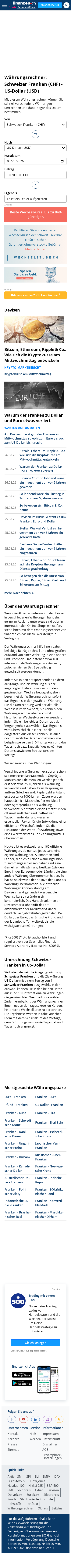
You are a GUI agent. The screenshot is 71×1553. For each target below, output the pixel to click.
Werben (35, 1439)
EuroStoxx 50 (17, 1481)
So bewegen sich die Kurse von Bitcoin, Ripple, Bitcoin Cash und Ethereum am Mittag (43, 580)
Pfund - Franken (16, 1105)
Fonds (12, 1499)
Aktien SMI (15, 1476)
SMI (10, 1490)
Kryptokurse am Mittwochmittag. (28, 374)
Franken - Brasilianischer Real (17, 1214)
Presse (12, 1444)
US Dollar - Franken (49, 1105)
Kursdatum (12, 156)
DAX (57, 1476)
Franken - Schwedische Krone (18, 1122)
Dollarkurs (15, 1495)
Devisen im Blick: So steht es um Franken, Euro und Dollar (43, 519)
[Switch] (35, 134)
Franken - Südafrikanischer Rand (49, 1191)
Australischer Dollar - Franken (17, 1180)
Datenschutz (51, 1439)
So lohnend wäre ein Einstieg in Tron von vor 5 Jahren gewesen (42, 496)
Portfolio (32, 1504)
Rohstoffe (15, 1504)
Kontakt (13, 1434)
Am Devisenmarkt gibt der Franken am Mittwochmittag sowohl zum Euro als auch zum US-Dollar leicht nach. (35, 438)
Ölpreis (43, 1508)
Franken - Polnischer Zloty (16, 1191)
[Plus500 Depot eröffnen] (22, 7)
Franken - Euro (45, 1097)
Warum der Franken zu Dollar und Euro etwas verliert (33, 417)
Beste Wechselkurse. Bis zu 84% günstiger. (36, 214)
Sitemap (13, 1450)
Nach (8, 142)
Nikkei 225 (35, 1486)
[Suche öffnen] (66, 5)
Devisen (12, 310)
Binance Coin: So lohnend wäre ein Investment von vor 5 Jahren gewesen (43, 482)
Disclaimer (50, 1444)
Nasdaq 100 (16, 1486)
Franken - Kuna (15, 1113)
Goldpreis (24, 1490)
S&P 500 (53, 1486)
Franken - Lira (45, 1113)
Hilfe (33, 1434)
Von (7, 119)
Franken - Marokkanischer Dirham (49, 1214)
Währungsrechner (21, 1508)
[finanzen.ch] (24, 3)
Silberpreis (51, 1495)
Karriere (13, 1439)
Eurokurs (33, 1495)
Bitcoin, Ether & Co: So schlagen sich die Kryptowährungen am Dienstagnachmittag (42, 564)
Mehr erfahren (35, 249)
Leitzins (57, 1508)
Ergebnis (10, 193)
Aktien (39, 1490)
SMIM (46, 1476)
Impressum (50, 1434)
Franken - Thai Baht (49, 1122)
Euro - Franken (15, 1097)
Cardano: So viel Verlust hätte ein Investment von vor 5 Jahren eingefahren (43, 548)
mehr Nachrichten (17, 593)
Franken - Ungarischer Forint (17, 1145)
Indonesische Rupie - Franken (17, 1203)
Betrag (9, 169)
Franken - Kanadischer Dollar (17, 1168)
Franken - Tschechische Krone (49, 1134)
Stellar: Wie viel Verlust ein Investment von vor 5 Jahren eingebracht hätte (42, 532)
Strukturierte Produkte (36, 1499)
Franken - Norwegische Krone (49, 1168)
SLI (37, 1476)
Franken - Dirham (17, 1157)
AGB (45, 1450)
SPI (28, 1476)
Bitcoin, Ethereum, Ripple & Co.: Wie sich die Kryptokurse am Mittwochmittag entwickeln (35, 355)
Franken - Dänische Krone (16, 1134)
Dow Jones (37, 1481)
